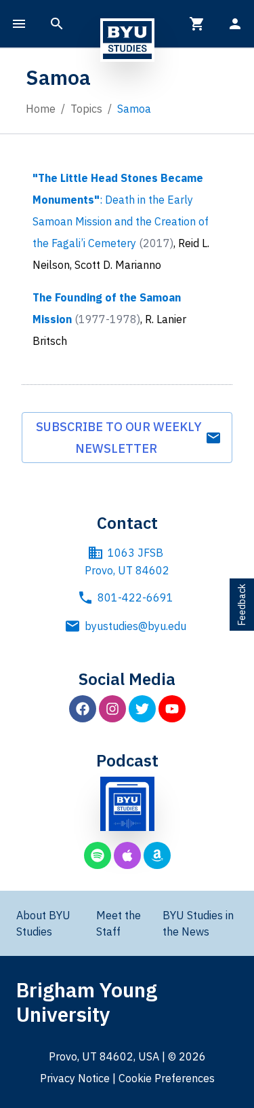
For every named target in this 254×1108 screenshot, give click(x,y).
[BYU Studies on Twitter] (142, 708)
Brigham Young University (86, 1001)
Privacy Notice (75, 1078)
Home (41, 108)
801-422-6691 (135, 597)
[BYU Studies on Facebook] (82, 708)
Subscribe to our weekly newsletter (119, 437)
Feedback (242, 604)
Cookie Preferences (167, 1078)
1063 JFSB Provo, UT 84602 (127, 561)
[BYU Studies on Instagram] (112, 708)
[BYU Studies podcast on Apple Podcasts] (127, 855)
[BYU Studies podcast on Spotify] (97, 855)
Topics (86, 108)
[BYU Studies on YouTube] (172, 708)
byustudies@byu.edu (135, 626)
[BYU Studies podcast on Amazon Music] (157, 855)
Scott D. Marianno (118, 265)
